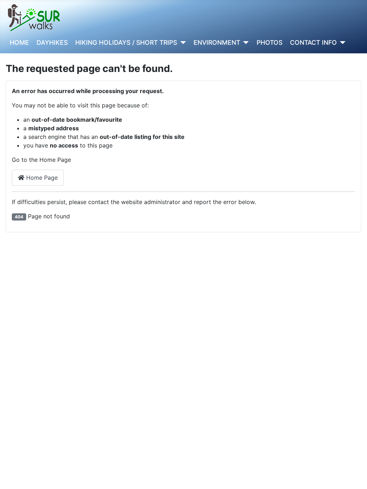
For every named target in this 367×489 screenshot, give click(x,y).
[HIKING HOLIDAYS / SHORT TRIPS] (181, 42)
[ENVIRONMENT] (244, 42)
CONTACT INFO (313, 42)
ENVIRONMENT (217, 42)
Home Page (41, 177)
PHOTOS (269, 42)
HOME (19, 42)
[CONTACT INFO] (341, 42)
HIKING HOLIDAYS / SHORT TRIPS (126, 42)
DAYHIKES (52, 42)
